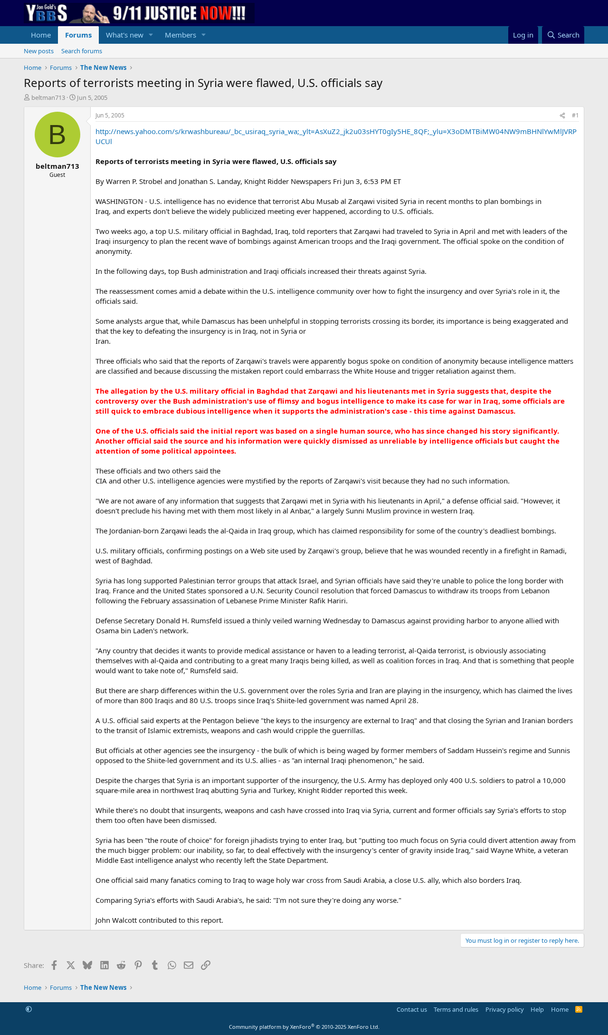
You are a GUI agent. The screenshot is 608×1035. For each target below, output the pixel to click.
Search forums (81, 51)
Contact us (412, 1009)
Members (180, 34)
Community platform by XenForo (304, 1026)
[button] (151, 35)
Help (537, 1009)
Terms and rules (456, 1009)
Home (41, 34)
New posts (39, 51)
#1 (575, 115)
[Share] (562, 115)
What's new (124, 34)
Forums (78, 34)
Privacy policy (504, 1009)
